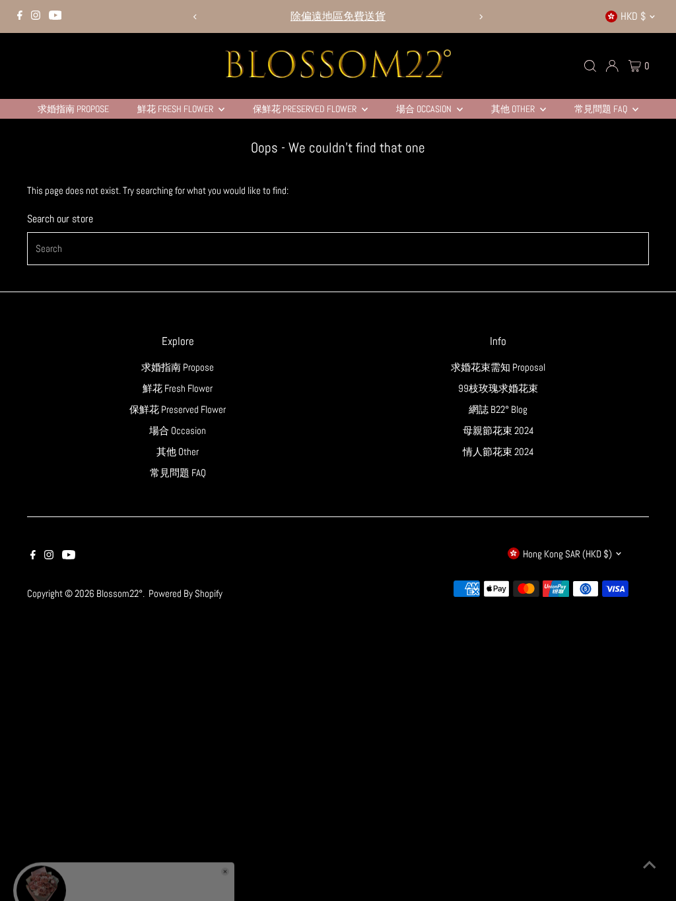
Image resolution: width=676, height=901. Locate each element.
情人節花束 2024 (498, 451)
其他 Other (514, 109)
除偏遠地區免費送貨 (338, 16)
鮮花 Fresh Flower (176, 109)
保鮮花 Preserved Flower (305, 109)
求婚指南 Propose (73, 109)
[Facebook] (20, 16)
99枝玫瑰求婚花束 (498, 388)
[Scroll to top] (649, 865)
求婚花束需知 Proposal (498, 367)
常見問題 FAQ (601, 109)
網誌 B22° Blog (498, 409)
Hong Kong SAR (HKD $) (567, 553)
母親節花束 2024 (498, 430)
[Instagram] (36, 16)
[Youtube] (55, 16)
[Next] (480, 17)
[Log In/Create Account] (612, 66)
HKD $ (633, 16)
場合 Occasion (425, 109)
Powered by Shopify (185, 593)
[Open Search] (590, 66)
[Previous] (196, 17)
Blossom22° (119, 593)
